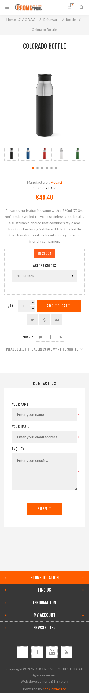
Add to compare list (44, 319)
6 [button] (56, 168)
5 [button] (51, 168)
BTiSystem (59, 681)
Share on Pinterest (60, 337)
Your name (20, 404)
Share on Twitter (40, 337)
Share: (28, 337)
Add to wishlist (32, 319)
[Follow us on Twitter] (22, 652)
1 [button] (33, 168)
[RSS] (66, 652)
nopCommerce (54, 689)
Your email (20, 426)
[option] (11, 154)
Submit (45, 508)
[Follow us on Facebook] (37, 652)
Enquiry (18, 449)
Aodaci (56, 182)
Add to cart (59, 305)
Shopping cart (72, 5)
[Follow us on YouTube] (52, 652)
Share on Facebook (50, 337)
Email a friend (56, 319)
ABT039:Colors (44, 266)
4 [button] (47, 168)
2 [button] (37, 168)
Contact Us (44, 383)
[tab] (44, 383)
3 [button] (42, 168)
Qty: (10, 305)
